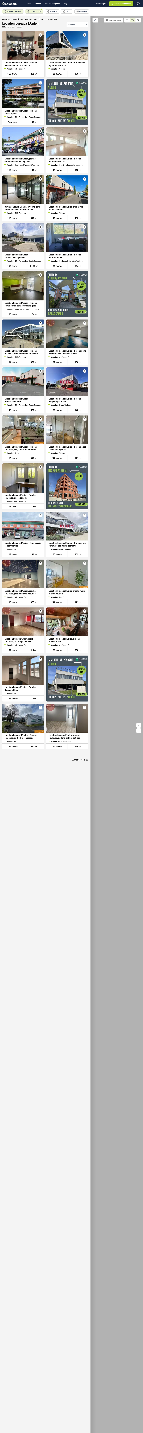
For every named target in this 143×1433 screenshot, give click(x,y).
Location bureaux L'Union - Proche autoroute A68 (65, 256)
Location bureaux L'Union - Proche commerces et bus (65, 160)
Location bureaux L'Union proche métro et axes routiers (67, 592)
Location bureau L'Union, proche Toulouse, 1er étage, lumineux (19, 640)
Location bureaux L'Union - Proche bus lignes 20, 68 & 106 (67, 64)
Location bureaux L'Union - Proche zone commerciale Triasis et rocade (67, 352)
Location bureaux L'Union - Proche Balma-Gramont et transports (20, 64)
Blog (65, 4)
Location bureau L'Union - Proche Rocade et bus (20, 688)
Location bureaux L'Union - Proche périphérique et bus (65, 400)
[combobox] (77, 24)
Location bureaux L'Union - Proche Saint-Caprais (20, 112)
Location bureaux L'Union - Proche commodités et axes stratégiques (20, 304)
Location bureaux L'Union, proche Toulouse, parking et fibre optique (64, 736)
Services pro (101, 4)
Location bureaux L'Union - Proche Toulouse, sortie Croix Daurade (20, 736)
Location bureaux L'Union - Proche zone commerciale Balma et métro (67, 544)
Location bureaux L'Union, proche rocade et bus (64, 640)
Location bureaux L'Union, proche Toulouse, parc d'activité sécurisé (20, 592)
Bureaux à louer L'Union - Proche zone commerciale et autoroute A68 (22, 208)
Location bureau (17, 19)
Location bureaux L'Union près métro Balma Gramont (66, 208)
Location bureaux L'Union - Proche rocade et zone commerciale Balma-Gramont (21, 352)
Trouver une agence (52, 4)
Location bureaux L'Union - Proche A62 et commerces (22, 544)
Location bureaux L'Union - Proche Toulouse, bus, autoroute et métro (20, 448)
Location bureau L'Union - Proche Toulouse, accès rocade (20, 496)
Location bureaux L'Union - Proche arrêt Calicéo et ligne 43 (67, 448)
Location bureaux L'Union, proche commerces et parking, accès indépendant (20, 160)
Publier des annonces (122, 4)
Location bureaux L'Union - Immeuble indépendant (16, 256)
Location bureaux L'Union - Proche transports (16, 400)
